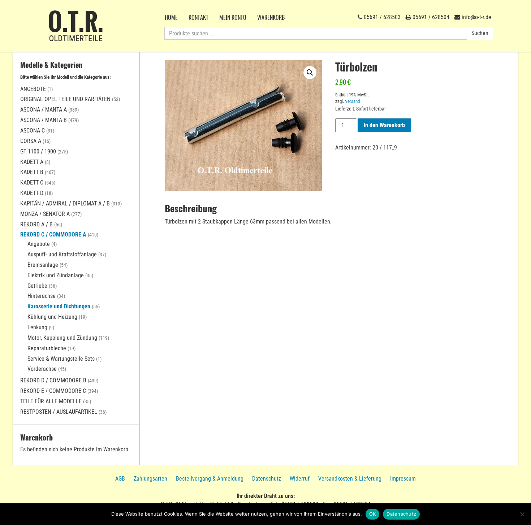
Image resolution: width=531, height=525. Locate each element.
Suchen (479, 33)
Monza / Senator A (45, 214)
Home (171, 17)
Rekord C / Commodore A (53, 234)
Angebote (33, 89)
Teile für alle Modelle (51, 401)
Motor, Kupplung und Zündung (62, 337)
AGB (120, 478)
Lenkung (37, 327)
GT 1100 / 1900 (38, 151)
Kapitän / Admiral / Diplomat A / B (65, 203)
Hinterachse (41, 295)
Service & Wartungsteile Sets (61, 358)
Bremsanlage (42, 264)
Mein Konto (232, 17)
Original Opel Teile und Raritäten (65, 99)
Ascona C (32, 130)
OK (372, 514)
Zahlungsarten (150, 478)
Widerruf (300, 478)
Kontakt (198, 17)
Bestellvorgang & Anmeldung (209, 478)
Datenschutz (266, 478)
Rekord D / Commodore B (53, 380)
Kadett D (31, 193)
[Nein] (522, 514)
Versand (352, 101)
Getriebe (37, 285)
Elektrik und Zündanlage (55, 275)
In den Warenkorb (384, 125)
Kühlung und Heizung (52, 316)
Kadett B (31, 172)
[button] (309, 72)
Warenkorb (271, 17)
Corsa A (30, 141)
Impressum (403, 478)
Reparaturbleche (46, 348)
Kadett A (31, 162)
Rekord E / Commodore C (53, 390)
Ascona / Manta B (43, 120)
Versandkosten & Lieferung (349, 478)
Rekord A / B (36, 224)
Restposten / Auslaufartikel (58, 411)
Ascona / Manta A (43, 109)
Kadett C (31, 182)
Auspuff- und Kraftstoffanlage (62, 254)
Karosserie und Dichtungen (58, 306)
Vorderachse (42, 368)
